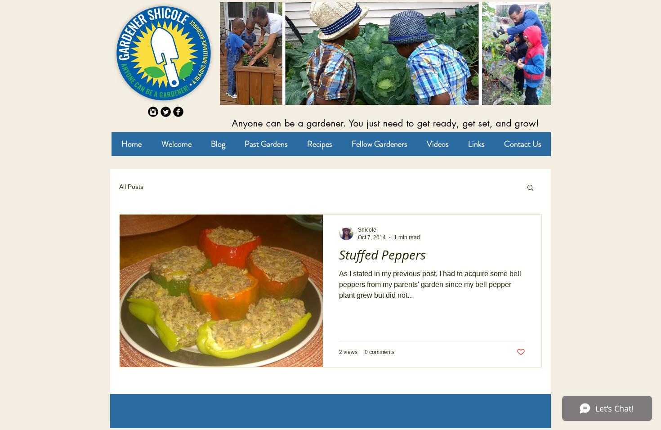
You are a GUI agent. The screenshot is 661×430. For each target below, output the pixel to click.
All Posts (131, 186)
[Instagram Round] (153, 112)
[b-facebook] (178, 112)
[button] (530, 188)
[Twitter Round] (166, 112)
